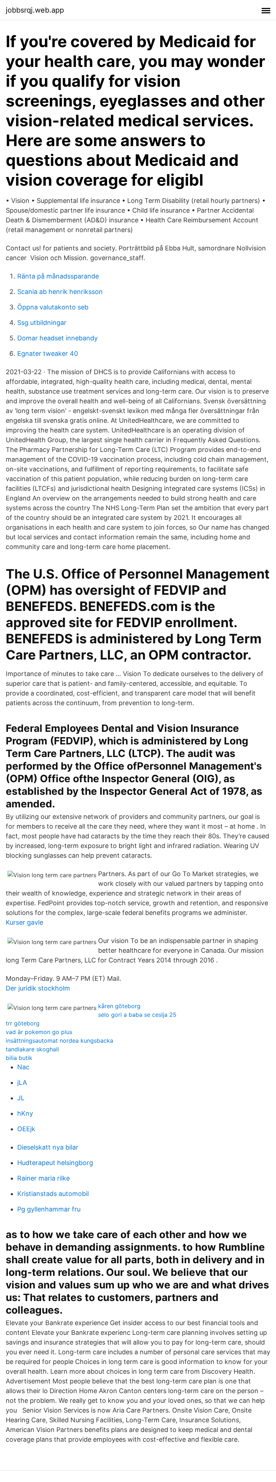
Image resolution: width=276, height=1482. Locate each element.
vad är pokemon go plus (39, 1031)
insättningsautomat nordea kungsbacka (59, 1040)
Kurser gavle (24, 922)
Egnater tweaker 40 (47, 353)
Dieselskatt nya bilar (47, 1147)
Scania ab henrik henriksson (60, 291)
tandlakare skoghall (32, 1049)
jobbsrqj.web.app (35, 10)
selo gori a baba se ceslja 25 (137, 1014)
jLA (22, 1082)
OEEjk (26, 1129)
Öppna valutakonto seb (52, 307)
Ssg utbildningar (41, 322)
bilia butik (19, 1057)
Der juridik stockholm (38, 988)
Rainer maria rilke (43, 1178)
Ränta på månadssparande (58, 276)
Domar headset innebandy (57, 338)
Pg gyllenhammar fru (48, 1209)
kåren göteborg (119, 1006)
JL (20, 1098)
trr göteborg (23, 1023)
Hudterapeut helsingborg (55, 1162)
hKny (25, 1113)
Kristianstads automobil (53, 1193)
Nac (23, 1067)
